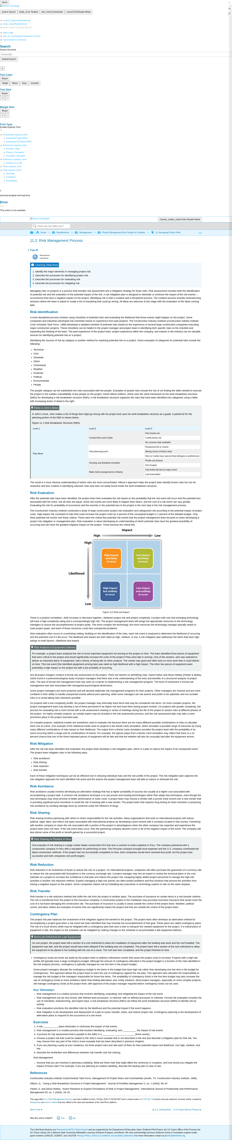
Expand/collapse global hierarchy (33, 232)
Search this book (8, 50)
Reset (5, 78)
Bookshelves (63, 232)
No (74, 1118)
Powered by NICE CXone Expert (72, 1129)
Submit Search (9, 59)
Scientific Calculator (15, 156)
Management (85, 232)
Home (43, 232)
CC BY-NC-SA (147, 1099)
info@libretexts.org (176, 1135)
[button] (11, 177)
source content (50, 1102)
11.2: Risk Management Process (58, 1099)
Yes (63, 1118)
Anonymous (35, 1102)
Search (35, 226)
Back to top (35, 1109)
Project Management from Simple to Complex (124, 232)
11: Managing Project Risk (168, 232)
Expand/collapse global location (200, 232)
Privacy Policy (83, 1135)
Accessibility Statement (122, 1135)
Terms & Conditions (101, 1135)
